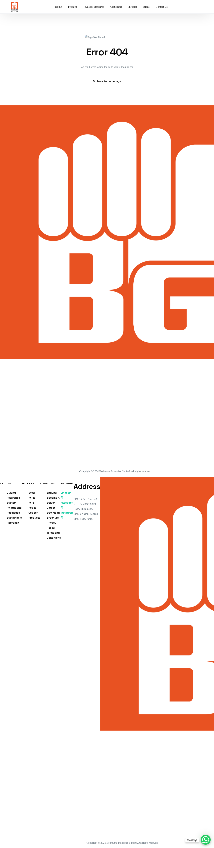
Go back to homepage (107, 81)
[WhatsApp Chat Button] (206, 840)
